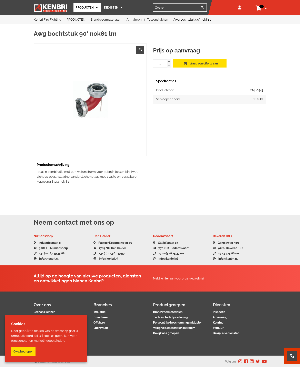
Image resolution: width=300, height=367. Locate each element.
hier (166, 278)
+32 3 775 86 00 (228, 253)
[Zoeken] (202, 7)
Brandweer (100, 317)
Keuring (218, 322)
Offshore (99, 322)
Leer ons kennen (44, 312)
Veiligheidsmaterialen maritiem (174, 327)
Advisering (220, 317)
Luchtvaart (100, 327)
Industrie (99, 312)
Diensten (111, 7)
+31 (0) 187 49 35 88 (51, 253)
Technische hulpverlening (170, 317)
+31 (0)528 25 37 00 (171, 253)
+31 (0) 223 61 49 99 (111, 253)
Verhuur (218, 327)
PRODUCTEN (85, 7)
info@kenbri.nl (48, 258)
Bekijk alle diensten (226, 333)
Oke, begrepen (23, 351)
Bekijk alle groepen (166, 333)
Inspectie (219, 312)
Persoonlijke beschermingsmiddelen (177, 322)
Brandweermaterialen (167, 312)
